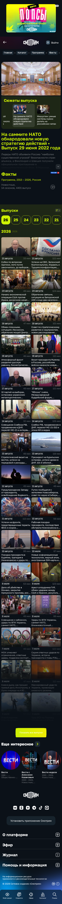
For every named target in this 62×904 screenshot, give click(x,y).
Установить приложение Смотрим (31, 820)
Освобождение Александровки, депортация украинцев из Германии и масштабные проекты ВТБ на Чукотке (15, 723)
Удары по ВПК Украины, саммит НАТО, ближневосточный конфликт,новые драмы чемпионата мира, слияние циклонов (45, 627)
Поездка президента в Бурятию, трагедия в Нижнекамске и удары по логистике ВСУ (14, 558)
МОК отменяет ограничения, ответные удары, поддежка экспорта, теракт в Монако (15, 656)
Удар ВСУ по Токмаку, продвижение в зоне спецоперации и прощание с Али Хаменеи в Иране (45, 721)
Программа (38, 52)
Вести (4, 772)
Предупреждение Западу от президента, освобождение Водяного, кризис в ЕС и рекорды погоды (15, 495)
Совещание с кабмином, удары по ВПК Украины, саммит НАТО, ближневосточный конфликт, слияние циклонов (14, 627)
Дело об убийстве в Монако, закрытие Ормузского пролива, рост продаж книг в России (15, 591)
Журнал (10, 854)
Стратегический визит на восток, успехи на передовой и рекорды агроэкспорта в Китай (14, 461)
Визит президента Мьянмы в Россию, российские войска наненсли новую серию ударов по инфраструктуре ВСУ (45, 365)
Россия (36, 179)
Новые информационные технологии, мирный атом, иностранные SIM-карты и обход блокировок (45, 558)
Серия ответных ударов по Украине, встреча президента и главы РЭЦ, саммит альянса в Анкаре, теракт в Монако (45, 658)
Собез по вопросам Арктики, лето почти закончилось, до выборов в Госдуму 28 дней (15, 266)
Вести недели (49, 772)
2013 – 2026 (24, 179)
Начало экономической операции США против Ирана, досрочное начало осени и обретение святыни (15, 300)
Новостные (8, 184)
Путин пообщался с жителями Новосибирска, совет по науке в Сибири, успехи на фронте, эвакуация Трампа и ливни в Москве (45, 496)
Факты (52, 52)
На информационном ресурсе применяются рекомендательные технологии (24, 878)
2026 (14, 231)
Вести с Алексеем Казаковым (28, 775)
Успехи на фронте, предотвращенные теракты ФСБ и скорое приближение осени (15, 526)
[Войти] (48, 42)
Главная (8, 52)
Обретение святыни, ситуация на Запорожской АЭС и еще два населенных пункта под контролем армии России (45, 300)
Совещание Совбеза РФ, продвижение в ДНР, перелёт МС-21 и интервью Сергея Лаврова (15, 428)
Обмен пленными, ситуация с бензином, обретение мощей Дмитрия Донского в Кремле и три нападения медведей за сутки (15, 334)
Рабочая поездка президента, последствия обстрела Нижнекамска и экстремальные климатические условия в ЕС (45, 529)
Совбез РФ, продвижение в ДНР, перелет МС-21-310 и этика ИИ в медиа (46, 427)
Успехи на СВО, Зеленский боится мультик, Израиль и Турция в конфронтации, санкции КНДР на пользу (45, 266)
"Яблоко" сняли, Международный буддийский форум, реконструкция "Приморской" (41, 397)
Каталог (22, 52)
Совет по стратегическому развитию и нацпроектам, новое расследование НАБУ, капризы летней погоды (45, 332)
